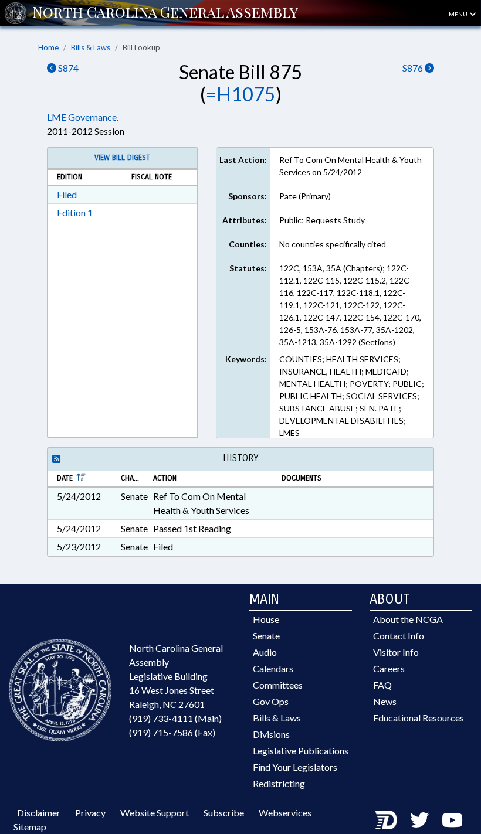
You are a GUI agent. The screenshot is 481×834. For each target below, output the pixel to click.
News (385, 701)
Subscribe (224, 812)
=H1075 (241, 94)
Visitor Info (396, 652)
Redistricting (279, 783)
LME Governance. (82, 116)
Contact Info (398, 635)
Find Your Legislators (295, 766)
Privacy (90, 812)
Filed (67, 194)
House (266, 619)
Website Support (154, 812)
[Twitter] (419, 819)
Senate (266, 635)
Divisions (271, 734)
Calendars (273, 668)
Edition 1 (75, 212)
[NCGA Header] (165, 13)
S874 (67, 67)
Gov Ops (271, 701)
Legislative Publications (300, 750)
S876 (413, 67)
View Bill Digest (122, 157)
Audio (265, 652)
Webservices (285, 812)
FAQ (382, 684)
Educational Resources (418, 717)
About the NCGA (408, 619)
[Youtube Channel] (452, 819)
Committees (278, 684)
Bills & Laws (90, 47)
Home (48, 47)
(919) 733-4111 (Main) (175, 718)
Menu (459, 14)
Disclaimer (38, 812)
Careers (389, 668)
